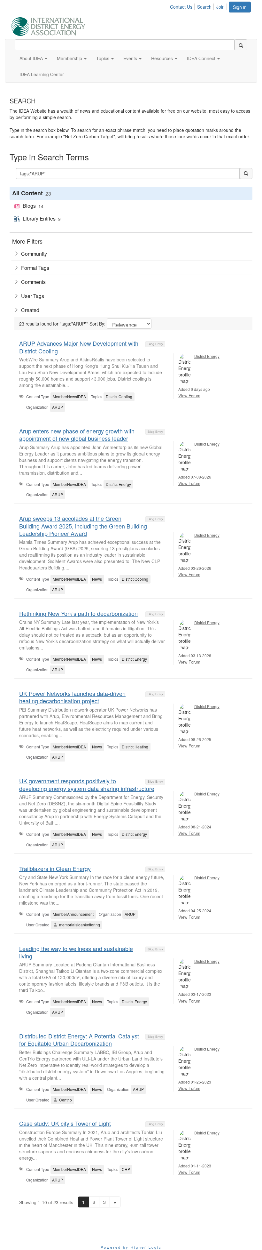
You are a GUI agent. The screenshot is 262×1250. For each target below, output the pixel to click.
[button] (33, 58)
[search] (241, 44)
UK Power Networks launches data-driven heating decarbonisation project (72, 697)
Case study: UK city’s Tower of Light (65, 1123)
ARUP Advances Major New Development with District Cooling (78, 347)
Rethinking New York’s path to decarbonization (78, 613)
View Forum (189, 395)
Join (220, 7)
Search (204, 7)
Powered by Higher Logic (131, 1247)
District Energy (207, 356)
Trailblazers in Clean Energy (55, 868)
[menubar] (199, 6)
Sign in (240, 7)
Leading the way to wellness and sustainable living (76, 952)
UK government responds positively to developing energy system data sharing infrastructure (86, 784)
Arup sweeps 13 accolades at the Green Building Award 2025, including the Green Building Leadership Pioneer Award (83, 525)
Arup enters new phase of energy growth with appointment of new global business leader (77, 434)
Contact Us (181, 7)
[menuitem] (182, 6)
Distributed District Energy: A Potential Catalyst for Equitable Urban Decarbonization (79, 1039)
